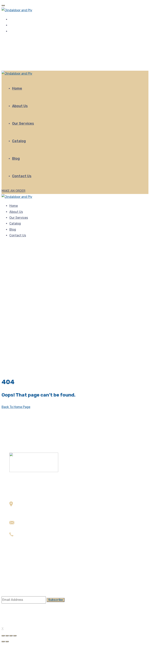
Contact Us (21, 176)
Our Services (23, 123)
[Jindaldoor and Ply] (17, 10)
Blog (16, 158)
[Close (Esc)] (3, 635)
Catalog (19, 141)
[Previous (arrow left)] (3, 641)
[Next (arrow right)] (7, 641)
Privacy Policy (19, 581)
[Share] (7, 635)
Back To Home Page (16, 407)
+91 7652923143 (21, 541)
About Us (20, 106)
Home (17, 88)
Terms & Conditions (23, 575)
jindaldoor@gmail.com (25, 529)
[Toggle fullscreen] (10, 635)
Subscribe (55, 600)
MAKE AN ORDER (13, 191)
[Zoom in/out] (14, 635)
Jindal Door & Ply (17, 623)
